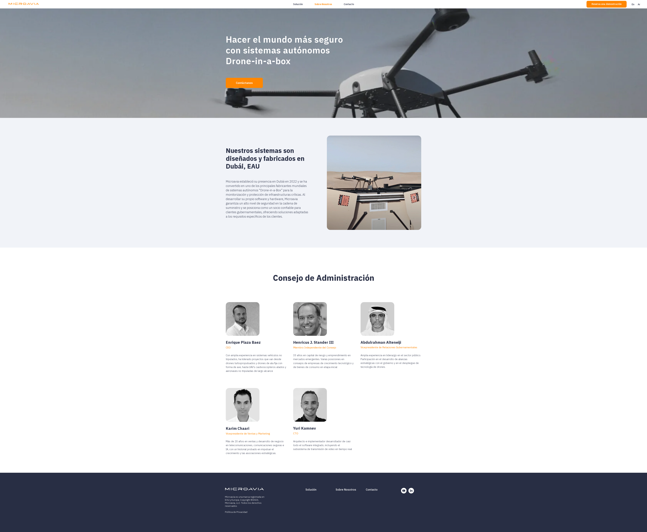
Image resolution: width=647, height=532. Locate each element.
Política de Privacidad (236, 511)
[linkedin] (411, 492)
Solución (298, 4)
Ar (639, 4)
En (633, 4)
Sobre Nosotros (323, 4)
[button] (607, 4)
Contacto (349, 4)
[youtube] (404, 492)
